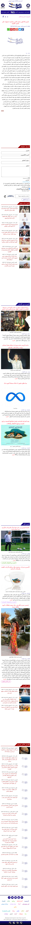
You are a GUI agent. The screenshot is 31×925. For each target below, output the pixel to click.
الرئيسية (28, 16)
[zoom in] (3, 16)
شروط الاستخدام (26, 181)
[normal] (5, 16)
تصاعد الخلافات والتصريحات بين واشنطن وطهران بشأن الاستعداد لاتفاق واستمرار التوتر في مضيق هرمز (9, 701)
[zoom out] (7, 16)
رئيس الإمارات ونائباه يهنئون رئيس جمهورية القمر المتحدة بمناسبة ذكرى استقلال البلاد (10, 258)
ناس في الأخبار (22, 16)
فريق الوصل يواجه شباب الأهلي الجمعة (9, 886)
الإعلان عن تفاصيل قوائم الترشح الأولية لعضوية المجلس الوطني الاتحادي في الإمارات (9, 767)
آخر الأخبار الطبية (6, 681)
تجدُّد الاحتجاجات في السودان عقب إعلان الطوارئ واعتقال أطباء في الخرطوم (9, 775)
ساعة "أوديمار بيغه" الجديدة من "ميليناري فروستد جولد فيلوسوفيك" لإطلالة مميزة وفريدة (9, 840)
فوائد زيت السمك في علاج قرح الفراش (9, 854)
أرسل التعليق (26, 199)
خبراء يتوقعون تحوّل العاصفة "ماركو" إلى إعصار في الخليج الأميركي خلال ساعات (9, 759)
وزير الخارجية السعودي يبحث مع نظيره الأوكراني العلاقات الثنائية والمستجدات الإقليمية (9, 250)
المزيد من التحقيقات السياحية (9, 562)
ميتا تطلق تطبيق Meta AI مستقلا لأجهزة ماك (15, 383)
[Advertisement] (15, 129)
